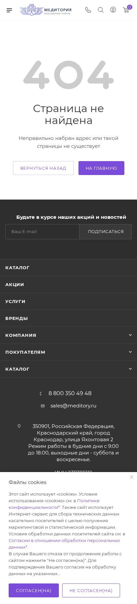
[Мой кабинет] (113, 10)
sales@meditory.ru (73, 405)
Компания (20, 335)
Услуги (15, 301)
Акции (14, 284)
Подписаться (106, 231)
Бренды (16, 318)
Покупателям (25, 352)
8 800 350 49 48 (70, 393)
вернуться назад (43, 168)
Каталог (17, 267)
